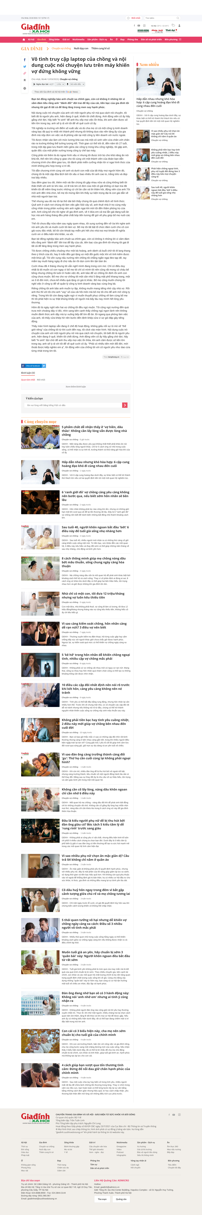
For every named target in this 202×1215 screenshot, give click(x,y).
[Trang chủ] (23, 40)
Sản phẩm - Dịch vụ (97, 39)
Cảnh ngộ (135, 1165)
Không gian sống (28, 1165)
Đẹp (122, 39)
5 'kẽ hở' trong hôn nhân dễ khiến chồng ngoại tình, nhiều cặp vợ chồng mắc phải (96, 657)
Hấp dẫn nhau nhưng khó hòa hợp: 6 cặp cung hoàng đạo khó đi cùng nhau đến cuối (95, 464)
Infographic (121, 1155)
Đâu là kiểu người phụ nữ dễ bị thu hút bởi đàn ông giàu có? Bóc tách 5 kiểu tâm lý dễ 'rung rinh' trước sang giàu (93, 824)
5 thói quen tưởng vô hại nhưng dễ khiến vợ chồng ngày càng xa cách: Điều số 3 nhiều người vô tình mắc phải (94, 924)
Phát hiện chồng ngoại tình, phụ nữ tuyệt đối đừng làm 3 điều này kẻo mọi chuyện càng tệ (165, 172)
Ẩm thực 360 (172, 1146)
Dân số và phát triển (151, 39)
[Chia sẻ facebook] (24, 59)
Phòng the (132, 39)
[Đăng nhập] (179, 25)
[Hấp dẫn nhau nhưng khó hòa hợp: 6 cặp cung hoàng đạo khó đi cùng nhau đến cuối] (40, 472)
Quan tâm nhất (28, 380)
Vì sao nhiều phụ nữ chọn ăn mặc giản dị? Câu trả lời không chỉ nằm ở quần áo (95, 858)
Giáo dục (25, 1152)
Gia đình (41, 39)
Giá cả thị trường (144, 1149)
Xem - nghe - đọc (96, 1152)
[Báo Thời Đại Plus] (171, 30)
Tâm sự (93, 1164)
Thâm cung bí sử (100, 48)
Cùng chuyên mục (40, 421)
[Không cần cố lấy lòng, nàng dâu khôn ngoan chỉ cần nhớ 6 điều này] (40, 800)
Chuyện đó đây (174, 1168)
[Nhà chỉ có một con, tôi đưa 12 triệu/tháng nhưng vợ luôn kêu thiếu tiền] (40, 604)
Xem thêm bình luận (76, 386)
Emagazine (121, 1146)
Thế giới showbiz (96, 1149)
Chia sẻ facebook (33, 366)
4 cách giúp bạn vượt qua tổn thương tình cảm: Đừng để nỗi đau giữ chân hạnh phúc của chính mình (96, 1069)
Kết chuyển (135, 1168)
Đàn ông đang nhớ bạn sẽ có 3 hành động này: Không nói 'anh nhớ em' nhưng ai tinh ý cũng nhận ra (95, 997)
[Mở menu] (180, 39)
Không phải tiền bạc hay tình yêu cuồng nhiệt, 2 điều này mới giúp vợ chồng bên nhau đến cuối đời (95, 724)
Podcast (120, 1152)
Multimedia (78, 39)
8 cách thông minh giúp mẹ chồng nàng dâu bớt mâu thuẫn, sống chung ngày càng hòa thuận (94, 562)
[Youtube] (139, 25)
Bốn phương (171, 39)
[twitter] (44, 366)
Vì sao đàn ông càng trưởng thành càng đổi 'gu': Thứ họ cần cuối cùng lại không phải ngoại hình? (96, 758)
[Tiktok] (144, 25)
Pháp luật (25, 1155)
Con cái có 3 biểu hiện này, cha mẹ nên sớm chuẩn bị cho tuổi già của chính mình (94, 1033)
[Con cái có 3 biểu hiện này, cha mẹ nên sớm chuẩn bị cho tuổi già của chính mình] (40, 1041)
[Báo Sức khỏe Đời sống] (143, 31)
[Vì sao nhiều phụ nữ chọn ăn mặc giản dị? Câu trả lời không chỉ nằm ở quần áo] (40, 866)
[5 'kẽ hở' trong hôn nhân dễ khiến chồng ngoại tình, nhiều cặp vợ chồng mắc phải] (40, 665)
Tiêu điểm (172, 1165)
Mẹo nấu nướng (174, 1149)
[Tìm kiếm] (178, 18)
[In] (24, 89)
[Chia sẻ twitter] (24, 66)
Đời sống (25, 1149)
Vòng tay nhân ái (138, 1161)
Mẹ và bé (68, 1149)
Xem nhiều (149, 64)
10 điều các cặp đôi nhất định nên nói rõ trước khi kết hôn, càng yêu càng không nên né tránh (96, 689)
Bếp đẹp (170, 1152)
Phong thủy (26, 1168)
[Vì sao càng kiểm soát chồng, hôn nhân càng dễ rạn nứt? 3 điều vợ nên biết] (40, 634)
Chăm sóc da (63, 1168)
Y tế (66, 1152)
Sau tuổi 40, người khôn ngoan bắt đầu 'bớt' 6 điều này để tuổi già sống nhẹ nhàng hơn (95, 529)
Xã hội (31, 39)
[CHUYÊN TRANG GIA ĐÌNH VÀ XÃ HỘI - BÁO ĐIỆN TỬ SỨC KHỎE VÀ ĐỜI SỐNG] (35, 29)
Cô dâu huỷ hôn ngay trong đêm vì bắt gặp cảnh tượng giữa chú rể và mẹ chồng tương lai (96, 892)
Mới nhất (135, 18)
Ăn (111, 39)
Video (119, 1149)
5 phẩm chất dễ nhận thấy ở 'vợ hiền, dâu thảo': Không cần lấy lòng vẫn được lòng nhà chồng (94, 431)
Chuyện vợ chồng (61, 48)
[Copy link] (24, 73)
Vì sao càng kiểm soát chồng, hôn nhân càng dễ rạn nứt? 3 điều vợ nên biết (94, 625)
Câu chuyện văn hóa (98, 1146)
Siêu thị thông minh (145, 1155)
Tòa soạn (102, 1199)
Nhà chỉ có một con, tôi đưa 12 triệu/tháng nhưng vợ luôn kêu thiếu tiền (93, 595)
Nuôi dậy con (44, 1149)
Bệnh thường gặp (71, 1146)
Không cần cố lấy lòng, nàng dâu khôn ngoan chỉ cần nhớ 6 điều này (94, 791)
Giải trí (66, 39)
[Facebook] (134, 25)
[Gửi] (124, 405)
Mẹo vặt (24, 1170)
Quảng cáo (121, 1199)
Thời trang (61, 1165)
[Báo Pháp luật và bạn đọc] (157, 31)
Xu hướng (141, 1146)
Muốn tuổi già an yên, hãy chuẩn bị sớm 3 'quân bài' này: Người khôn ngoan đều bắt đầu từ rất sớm (96, 956)
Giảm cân (61, 1170)
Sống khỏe (54, 39)
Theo (116, 357)
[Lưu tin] (24, 81)
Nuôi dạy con (81, 48)
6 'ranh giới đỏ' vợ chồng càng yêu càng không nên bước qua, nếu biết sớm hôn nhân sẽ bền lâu (95, 496)
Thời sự (24, 1146)
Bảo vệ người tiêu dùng (147, 1152)
